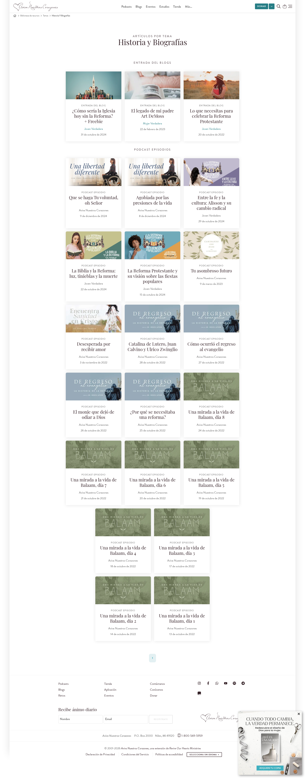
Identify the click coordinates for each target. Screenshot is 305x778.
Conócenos (156, 689)
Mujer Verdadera (152, 123)
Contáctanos (157, 683)
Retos (61, 695)
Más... (188, 6)
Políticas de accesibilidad (169, 754)
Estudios (164, 6)
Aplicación (110, 689)
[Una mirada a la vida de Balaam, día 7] (93, 454)
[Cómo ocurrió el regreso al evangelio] (211, 318)
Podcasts (126, 6)
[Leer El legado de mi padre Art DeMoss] (152, 85)
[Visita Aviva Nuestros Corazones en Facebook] (208, 683)
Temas (45, 15)
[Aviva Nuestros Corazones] (36, 6)
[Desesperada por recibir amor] (93, 318)
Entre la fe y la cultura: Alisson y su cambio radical (211, 203)
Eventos (151, 6)
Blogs (139, 6)
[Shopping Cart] (285, 6)
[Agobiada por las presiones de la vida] (152, 172)
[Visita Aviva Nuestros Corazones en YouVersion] (199, 693)
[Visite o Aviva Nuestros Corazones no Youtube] (225, 683)
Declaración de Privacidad (100, 754)
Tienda (177, 6)
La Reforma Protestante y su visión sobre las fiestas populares (153, 276)
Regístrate (161, 719)
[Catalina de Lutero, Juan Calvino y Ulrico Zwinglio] (152, 318)
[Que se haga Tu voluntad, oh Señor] (93, 172)
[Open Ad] (270, 743)
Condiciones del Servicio (135, 754)
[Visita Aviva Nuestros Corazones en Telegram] (243, 683)
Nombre (65, 719)
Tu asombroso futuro (211, 271)
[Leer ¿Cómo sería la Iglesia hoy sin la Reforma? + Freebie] (93, 85)
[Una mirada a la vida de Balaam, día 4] (123, 522)
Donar (261, 6)
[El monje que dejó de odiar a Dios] (93, 386)
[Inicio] (15, 15)
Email (108, 719)
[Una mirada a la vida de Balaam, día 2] (123, 590)
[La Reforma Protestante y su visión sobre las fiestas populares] (152, 245)
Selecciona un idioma (203, 754)
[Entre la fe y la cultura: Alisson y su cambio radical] (211, 172)
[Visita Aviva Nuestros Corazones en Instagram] (199, 683)
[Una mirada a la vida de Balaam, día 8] (211, 386)
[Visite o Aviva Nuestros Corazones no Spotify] (234, 683)
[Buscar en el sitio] (278, 6)
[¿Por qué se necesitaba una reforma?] (152, 386)
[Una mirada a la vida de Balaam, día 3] (182, 522)
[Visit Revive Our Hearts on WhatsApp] (216, 683)
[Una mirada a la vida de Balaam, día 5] (211, 454)
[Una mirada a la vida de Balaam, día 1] (182, 590)
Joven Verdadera (93, 129)
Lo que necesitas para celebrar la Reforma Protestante (211, 116)
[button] (290, 6)
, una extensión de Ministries (161, 748)
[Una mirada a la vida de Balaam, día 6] (152, 454)
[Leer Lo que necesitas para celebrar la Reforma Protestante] (211, 85)
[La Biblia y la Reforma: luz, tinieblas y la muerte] (93, 245)
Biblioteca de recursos (29, 15)
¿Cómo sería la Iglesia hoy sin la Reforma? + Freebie (93, 116)
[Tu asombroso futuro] (211, 245)
